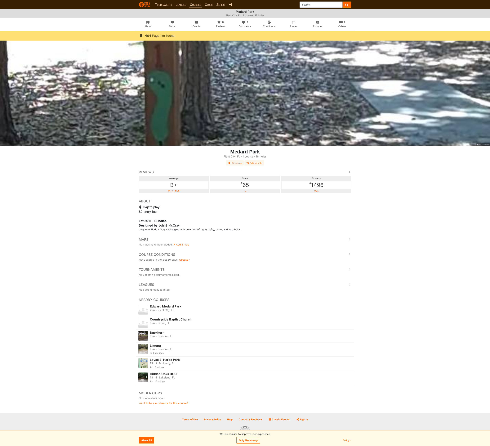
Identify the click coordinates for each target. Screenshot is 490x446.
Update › (184, 259)
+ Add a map (181, 244)
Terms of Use (190, 419)
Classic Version (280, 419)
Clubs (208, 4)
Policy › (347, 440)
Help (230, 419)
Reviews (146, 172)
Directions (237, 163)
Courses (195, 4)
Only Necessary (248, 440)
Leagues (181, 4)
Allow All (146, 440)
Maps (143, 239)
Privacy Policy (212, 419)
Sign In (303, 419)
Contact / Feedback (250, 419)
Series (220, 4)
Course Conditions (157, 255)
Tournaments (163, 4)
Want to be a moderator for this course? (163, 403)
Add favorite (256, 163)
